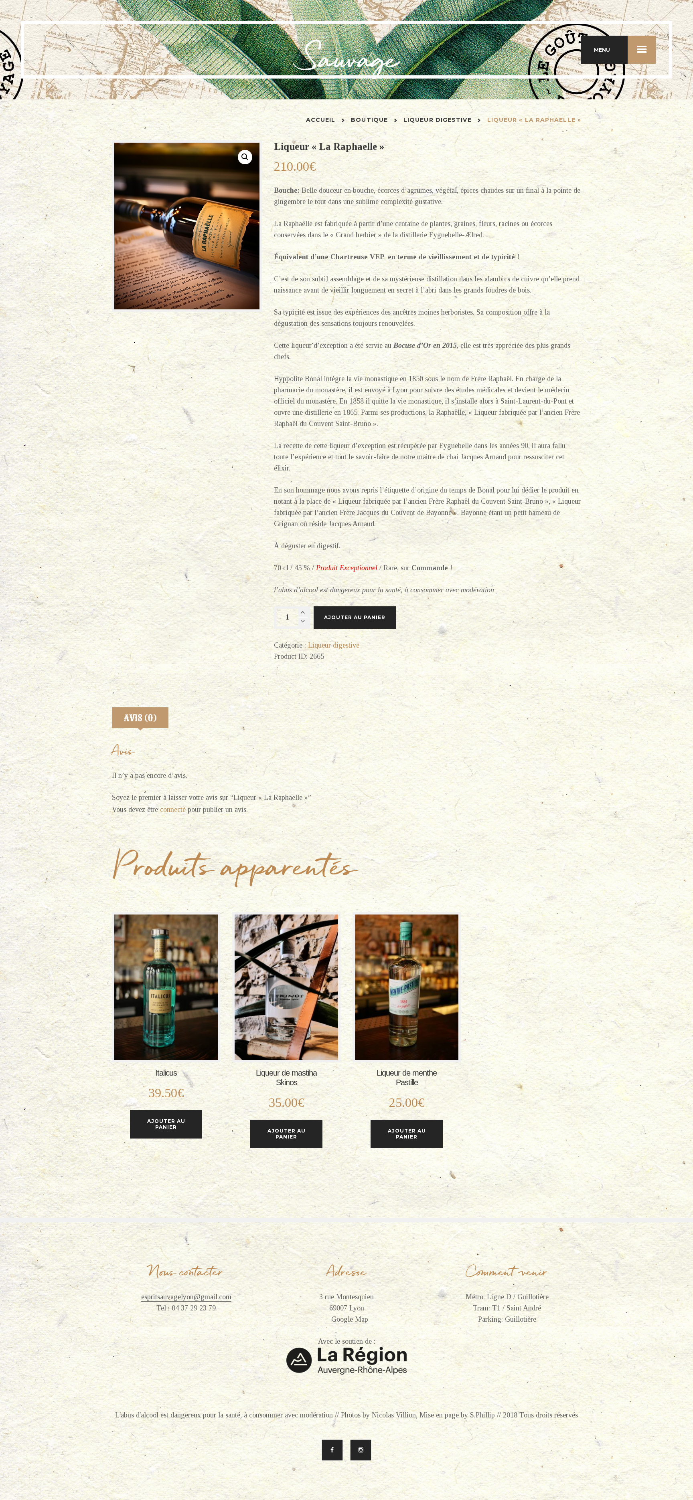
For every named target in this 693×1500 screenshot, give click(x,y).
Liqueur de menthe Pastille (407, 1077)
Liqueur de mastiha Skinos (286, 1077)
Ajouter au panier (354, 617)
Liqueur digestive (437, 119)
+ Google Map (346, 1319)
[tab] (140, 720)
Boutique (369, 119)
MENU (602, 50)
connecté (173, 810)
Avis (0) (140, 718)
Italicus (166, 1072)
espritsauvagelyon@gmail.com (186, 1297)
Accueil (321, 119)
